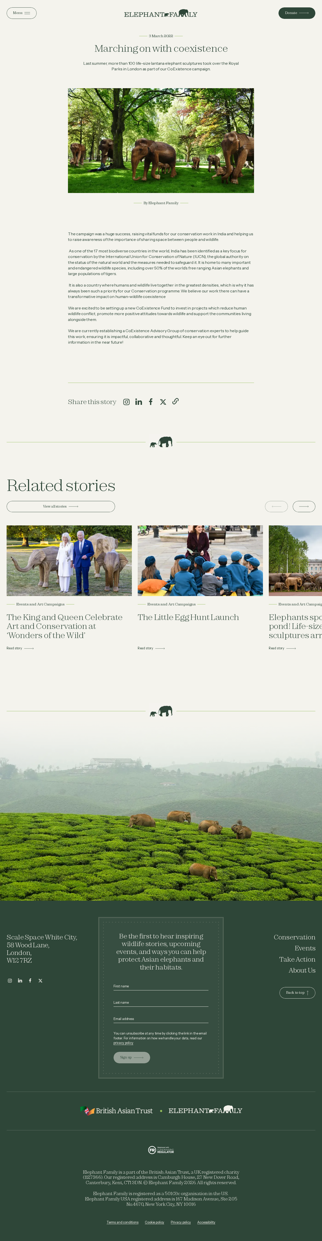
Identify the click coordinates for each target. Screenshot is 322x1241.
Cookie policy (154, 1222)
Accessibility (206, 1222)
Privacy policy (181, 1222)
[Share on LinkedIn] (138, 402)
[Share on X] (163, 402)
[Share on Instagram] (126, 402)
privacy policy (123, 1043)
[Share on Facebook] (151, 402)
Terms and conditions (122, 1222)
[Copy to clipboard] (175, 401)
